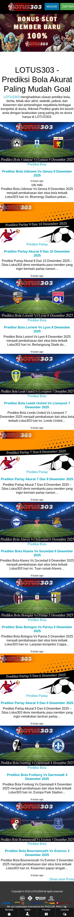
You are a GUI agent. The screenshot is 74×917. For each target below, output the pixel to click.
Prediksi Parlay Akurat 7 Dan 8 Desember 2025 (37, 479)
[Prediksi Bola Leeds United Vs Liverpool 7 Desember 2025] (37, 374)
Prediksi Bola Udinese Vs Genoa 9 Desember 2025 (37, 173)
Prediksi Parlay (37, 244)
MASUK (52, 6)
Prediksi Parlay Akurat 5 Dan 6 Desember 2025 (37, 703)
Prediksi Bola (37, 164)
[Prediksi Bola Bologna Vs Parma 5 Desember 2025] (37, 598)
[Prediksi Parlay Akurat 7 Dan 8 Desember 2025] (37, 450)
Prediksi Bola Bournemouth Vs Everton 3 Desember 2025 (37, 853)
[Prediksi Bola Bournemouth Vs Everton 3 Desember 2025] (37, 822)
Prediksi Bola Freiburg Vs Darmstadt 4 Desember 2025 (37, 777)
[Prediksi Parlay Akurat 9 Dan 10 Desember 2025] (37, 222)
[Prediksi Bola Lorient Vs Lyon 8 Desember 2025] (37, 298)
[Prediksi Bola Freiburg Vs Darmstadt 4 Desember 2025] (37, 746)
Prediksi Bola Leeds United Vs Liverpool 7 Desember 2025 (37, 405)
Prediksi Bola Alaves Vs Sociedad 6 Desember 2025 (37, 553)
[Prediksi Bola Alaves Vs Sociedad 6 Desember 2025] (37, 522)
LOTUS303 (12, 97)
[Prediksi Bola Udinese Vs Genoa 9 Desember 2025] (37, 142)
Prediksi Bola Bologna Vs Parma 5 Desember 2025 (37, 629)
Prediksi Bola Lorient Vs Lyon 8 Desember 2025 (37, 329)
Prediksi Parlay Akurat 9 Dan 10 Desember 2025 (37, 253)
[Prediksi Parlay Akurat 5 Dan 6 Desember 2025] (37, 674)
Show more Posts (61, 879)
